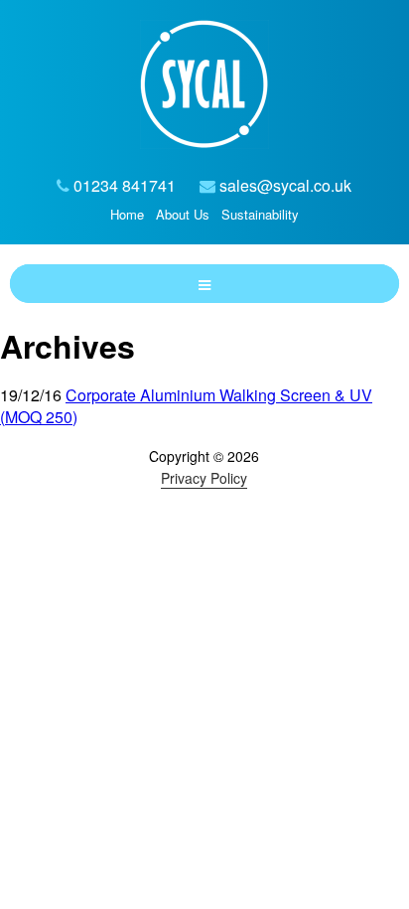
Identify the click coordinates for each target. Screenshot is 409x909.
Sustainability (260, 214)
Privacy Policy (204, 478)
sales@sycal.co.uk (285, 185)
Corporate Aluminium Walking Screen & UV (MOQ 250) (186, 405)
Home (127, 214)
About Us (182, 214)
